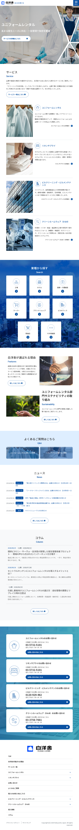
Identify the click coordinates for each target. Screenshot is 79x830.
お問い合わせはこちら (35, 652)
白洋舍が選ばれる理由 (16, 761)
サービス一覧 (12, 767)
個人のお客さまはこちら (16, 793)
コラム (10, 815)
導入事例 (11, 809)
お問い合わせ (12, 783)
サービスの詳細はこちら (11, 38)
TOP (9, 756)
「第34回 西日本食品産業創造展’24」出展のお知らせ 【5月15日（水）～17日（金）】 (42, 504)
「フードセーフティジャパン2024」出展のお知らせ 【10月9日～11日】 (44, 491)
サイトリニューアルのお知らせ (32, 510)
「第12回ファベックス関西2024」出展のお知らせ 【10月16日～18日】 (43, 484)
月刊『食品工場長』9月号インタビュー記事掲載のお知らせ (41, 498)
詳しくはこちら (15, 383)
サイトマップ (27, 823)
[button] (36, 62)
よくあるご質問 (13, 788)
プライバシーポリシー (13, 823)
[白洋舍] (39, 745)
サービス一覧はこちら (16, 94)
